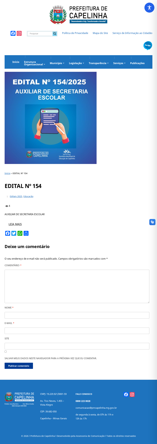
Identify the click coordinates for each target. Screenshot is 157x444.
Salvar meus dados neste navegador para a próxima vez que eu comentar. (51, 358)
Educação (28, 196)
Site (7, 338)
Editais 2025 (16, 196)
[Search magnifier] (55, 34)
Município (56, 63)
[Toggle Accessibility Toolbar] (149, 7)
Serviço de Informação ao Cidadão (132, 33)
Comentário (13, 265)
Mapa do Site (100, 33)
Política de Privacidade (75, 33)
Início (15, 62)
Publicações (137, 63)
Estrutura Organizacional (33, 63)
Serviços (118, 63)
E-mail (9, 323)
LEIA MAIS (15, 224)
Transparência (97, 63)
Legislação (75, 63)
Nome (9, 307)
